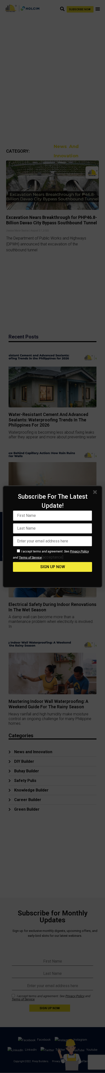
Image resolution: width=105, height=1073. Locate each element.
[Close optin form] (96, 493)
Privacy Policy (79, 551)
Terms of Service (30, 557)
